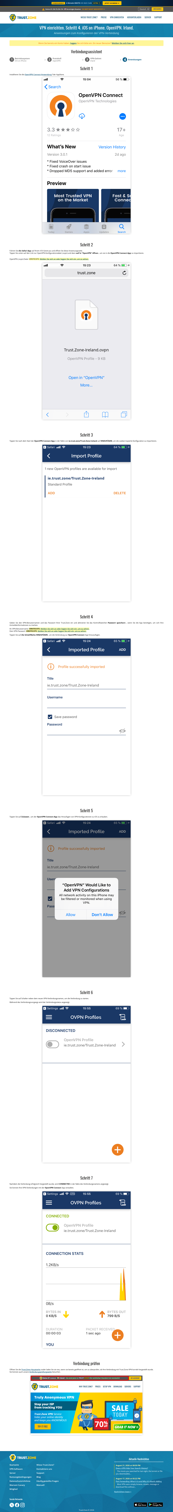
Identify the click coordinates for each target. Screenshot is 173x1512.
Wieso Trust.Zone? (89, 17)
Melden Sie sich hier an (123, 43)
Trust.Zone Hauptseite (30, 1369)
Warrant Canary (17, 1485)
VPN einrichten (117, 17)
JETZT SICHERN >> (112, 3)
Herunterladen (134, 17)
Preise (104, 17)
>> (93, 9)
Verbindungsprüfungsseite (40, 1372)
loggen (73, 43)
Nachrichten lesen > (122, 1492)
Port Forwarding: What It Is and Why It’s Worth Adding (139, 1481)
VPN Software (16, 1469)
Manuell (40, 1485)
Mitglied (14, 1489)
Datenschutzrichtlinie (20, 1481)
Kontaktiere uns (44, 1469)
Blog (38, 1477)
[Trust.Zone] (23, 17)
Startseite (14, 1464)
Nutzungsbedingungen (21, 1477)
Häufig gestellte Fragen (47, 1481)
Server (148, 17)
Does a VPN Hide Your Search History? (132, 1468)
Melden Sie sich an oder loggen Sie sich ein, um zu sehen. (64, 259)
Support (158, 17)
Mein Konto (157, 9)
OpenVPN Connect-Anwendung (38, 74)
